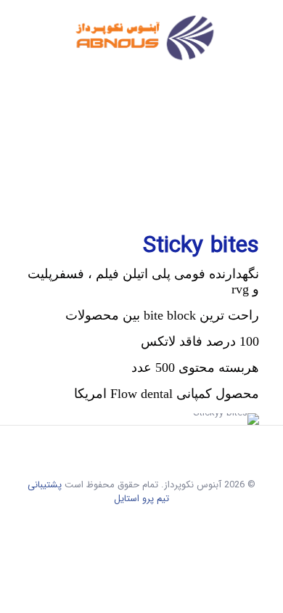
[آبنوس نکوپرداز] (141, 40)
